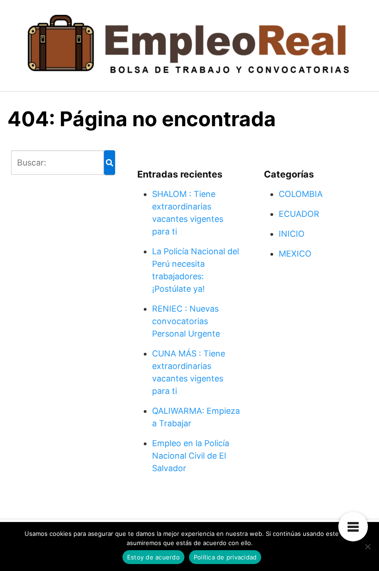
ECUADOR (299, 214)
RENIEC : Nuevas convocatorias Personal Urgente (186, 321)
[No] (367, 546)
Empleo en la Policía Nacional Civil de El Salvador (190, 455)
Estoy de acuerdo (153, 557)
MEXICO (295, 253)
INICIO (292, 234)
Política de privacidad (225, 557)
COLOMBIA (301, 194)
